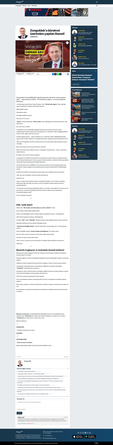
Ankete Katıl (76, 84)
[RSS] (90, 433)
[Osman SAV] (22, 33)
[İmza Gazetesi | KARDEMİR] (57, 12)
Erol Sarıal (81, 63)
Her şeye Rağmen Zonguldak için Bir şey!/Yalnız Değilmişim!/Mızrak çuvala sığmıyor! (38, 378)
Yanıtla (20, 423)
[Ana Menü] (97, 5)
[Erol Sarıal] (74, 64)
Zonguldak (18, 5)
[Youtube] (85, 433)
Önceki (19, 356)
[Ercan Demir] (74, 32)
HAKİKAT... (80, 52)
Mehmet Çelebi (82, 56)
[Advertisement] (42, 86)
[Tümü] (95, 27)
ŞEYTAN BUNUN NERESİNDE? (85, 45)
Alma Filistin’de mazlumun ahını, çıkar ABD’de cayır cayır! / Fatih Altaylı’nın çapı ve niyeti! (39, 387)
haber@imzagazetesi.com (50, 438)
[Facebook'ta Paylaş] (53, 74)
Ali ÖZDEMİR (81, 50)
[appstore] (78, 436)
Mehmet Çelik (81, 44)
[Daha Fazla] (60, 74)
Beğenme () (31, 423)
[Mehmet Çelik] (74, 45)
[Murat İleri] (74, 38)
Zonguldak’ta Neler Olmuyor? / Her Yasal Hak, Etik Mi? (31, 373)
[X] (81, 433)
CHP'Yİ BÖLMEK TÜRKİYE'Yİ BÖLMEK (87, 64)
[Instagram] (83, 433)
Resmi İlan (34, 5)
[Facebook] (78, 433)
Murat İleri (81, 37)
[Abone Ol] (68, 74)
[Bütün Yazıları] (68, 368)
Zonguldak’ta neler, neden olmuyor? (27, 371)
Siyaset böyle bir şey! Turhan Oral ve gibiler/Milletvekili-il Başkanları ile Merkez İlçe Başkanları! (40, 376)
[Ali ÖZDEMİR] (74, 51)
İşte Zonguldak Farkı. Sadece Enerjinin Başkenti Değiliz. (85, 33)
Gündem (24, 5)
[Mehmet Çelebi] (74, 57)
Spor (29, 5)
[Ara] (97, 2)
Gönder (19, 413)
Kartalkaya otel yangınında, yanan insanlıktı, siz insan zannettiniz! (34, 385)
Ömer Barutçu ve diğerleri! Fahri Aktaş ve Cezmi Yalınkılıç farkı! (33, 393)
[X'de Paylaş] (55, 74)
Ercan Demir (81, 30)
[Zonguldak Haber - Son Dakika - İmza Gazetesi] (20, 2)
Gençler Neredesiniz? (83, 58)
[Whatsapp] (88, 433)
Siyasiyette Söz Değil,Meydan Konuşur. (85, 39)
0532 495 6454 (48, 435)
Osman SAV (34, 36)
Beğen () (25, 423)
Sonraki (66, 356)
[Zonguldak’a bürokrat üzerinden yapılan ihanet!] (42, 56)
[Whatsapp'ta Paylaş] (58, 74)
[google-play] (90, 436)
